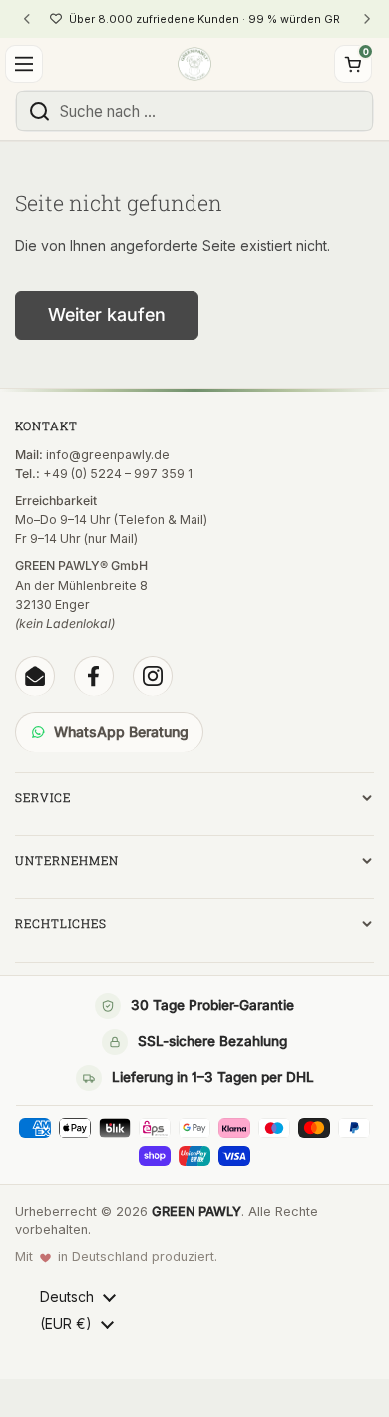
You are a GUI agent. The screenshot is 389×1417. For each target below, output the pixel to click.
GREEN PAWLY (196, 1211)
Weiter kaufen (107, 314)
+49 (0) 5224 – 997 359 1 (118, 473)
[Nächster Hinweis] (366, 19)
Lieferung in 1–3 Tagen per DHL (213, 1077)
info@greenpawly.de (108, 454)
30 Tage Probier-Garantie (212, 1005)
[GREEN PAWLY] (194, 64)
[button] (353, 64)
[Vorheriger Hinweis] (27, 19)
